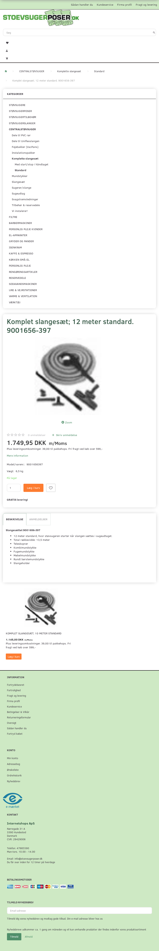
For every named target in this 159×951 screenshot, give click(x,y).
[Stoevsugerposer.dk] (41, 17)
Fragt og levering (146, 4)
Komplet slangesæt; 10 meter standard (33, 633)
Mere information (17, 455)
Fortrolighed (14, 690)
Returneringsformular (19, 717)
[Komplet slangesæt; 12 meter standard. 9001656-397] (68, 376)
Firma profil (124, 4)
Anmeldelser (38, 519)
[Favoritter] (79, 42)
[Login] (79, 50)
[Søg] (154, 32)
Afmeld (29, 936)
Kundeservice (105, 4)
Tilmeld (14, 936)
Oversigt (11, 722)
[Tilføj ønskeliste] (50, 488)
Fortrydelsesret (15, 684)
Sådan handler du (82, 4)
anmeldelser (37, 435)
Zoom (68, 422)
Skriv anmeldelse (66, 435)
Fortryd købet (14, 733)
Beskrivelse (14, 519)
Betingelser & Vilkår (18, 711)
